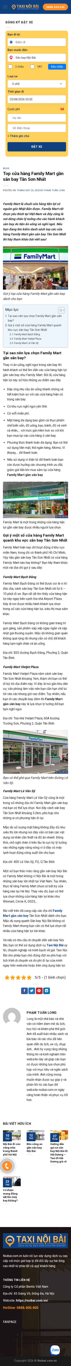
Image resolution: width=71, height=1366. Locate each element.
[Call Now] (7, 1166)
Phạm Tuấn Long (54, 190)
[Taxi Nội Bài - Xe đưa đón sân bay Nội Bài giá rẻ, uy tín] (25, 7)
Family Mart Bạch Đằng (27, 334)
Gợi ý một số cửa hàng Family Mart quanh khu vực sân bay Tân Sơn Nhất (34, 328)
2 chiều (19, 66)
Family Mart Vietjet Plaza (27, 338)
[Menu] (5, 7)
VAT (39, 66)
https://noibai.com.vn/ (31, 1300)
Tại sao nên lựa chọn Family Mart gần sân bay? (35, 318)
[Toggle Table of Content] (59, 310)
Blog (6, 168)
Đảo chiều (57, 66)
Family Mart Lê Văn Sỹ (26, 343)
